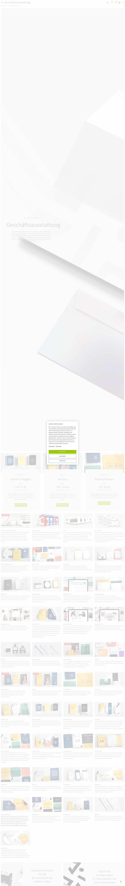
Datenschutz (52, 446)
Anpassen (62, 461)
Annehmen (62, 451)
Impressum (58, 446)
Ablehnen (62, 456)
